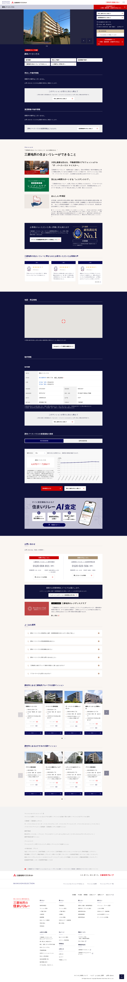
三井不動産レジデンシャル (63, 851)
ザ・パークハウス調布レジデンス (73, 707)
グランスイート (33, 851)
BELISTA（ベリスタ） (31, 834)
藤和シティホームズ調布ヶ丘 (93, 707)
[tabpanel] (63, 470)
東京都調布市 (101, 22)
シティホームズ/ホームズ (62, 834)
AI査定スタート (55, 524)
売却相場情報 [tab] (44, 441)
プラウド (92, 851)
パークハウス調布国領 (52, 706)
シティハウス (50, 851)
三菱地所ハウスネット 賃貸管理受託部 (83, 562)
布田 (104, 24)
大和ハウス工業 (56, 854)
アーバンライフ (29, 844)
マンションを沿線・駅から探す (62, 816)
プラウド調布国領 (90, 767)
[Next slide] (89, 40)
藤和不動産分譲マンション (32, 837)
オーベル (82, 854)
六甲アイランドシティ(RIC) (42, 844)
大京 (88, 854)
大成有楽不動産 (74, 854)
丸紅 (26, 851)
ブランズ (47, 854)
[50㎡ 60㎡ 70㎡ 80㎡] (40, 453)
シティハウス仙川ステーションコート (73, 768)
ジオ (36, 860)
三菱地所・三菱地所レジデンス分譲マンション (53, 826)
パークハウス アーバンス (32, 826)
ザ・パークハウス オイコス (82, 824)
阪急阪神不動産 (29, 860)
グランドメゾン (36, 857)
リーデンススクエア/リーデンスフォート (82, 834)
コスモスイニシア (47, 857)
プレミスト (65, 854)
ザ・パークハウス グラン (48, 824)
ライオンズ (94, 854)
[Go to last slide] (83, 40)
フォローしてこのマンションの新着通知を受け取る (62, 595)
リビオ (51, 860)
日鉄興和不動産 (43, 860)
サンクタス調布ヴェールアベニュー (53, 768)
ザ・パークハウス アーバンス (64, 824)
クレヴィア (93, 857)
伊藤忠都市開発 (84, 857)
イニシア (56, 857)
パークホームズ (76, 851)
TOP (122, 977)
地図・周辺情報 (58, 377)
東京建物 (27, 854)
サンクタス (75, 857)
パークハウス (95, 824)
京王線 (100, 24)
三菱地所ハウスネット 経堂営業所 (44, 562)
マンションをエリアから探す (44, 816)
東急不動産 (41, 854)
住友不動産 (42, 851)
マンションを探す (29, 816)
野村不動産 (85, 851)
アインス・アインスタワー (46, 834)
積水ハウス (28, 857)
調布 (45, 384)
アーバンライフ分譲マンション (60, 844)
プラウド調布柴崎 (31, 767)
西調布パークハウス (31, 706)
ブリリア (33, 854)
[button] (63, 633)
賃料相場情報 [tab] (83, 441)
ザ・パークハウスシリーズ (32, 824)
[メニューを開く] (124, 2)
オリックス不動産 (65, 857)
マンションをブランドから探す (81, 816)
